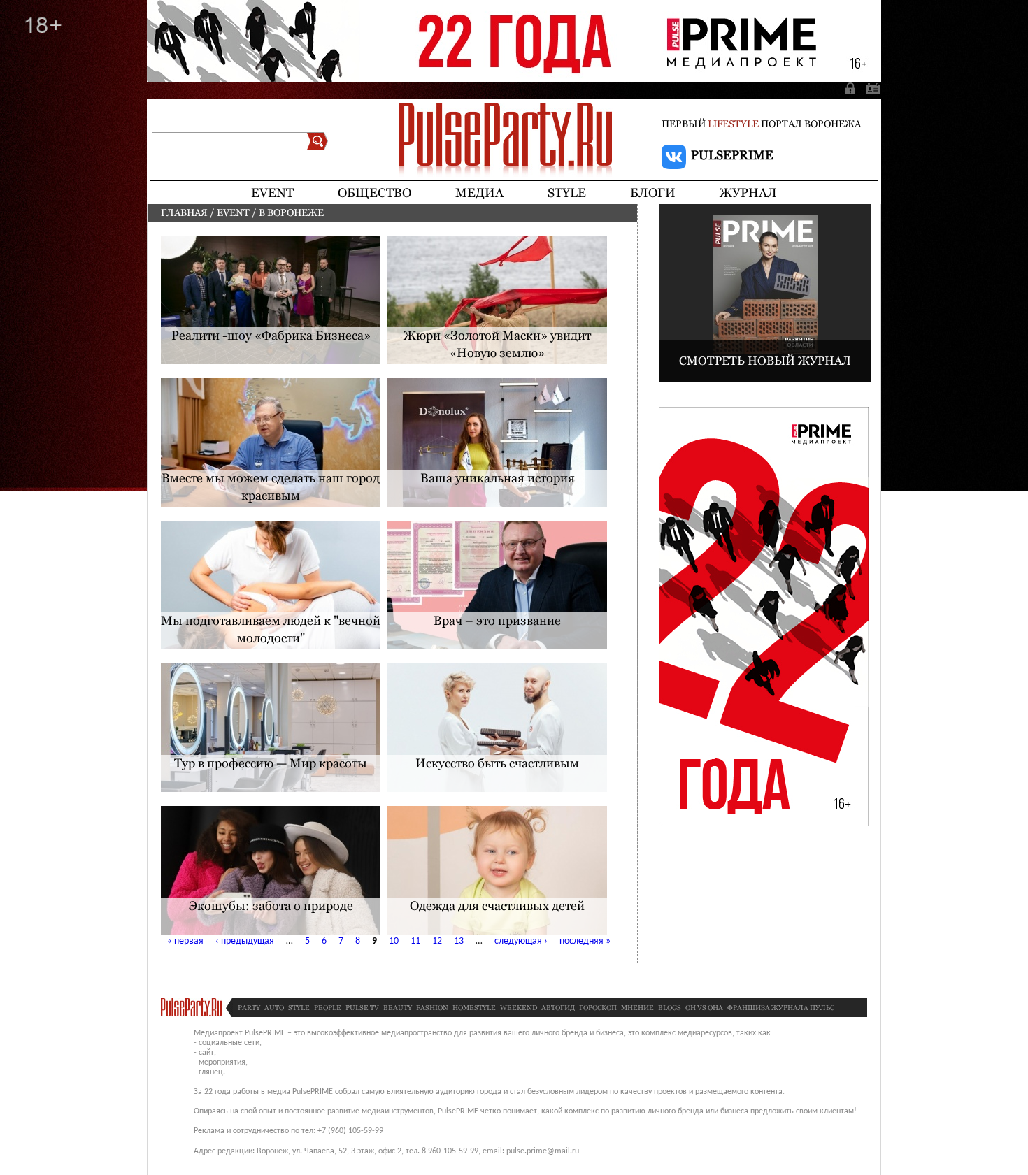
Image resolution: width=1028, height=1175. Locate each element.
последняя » (585, 941)
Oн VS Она (704, 1007)
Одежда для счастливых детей (497, 905)
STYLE (299, 1007)
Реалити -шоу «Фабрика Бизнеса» (271, 335)
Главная (184, 212)
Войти (851, 88)
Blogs (669, 1007)
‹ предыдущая (244, 941)
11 (415, 941)
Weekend (518, 1007)
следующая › (521, 941)
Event (233, 212)
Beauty (397, 1007)
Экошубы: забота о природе (271, 905)
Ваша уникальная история (497, 477)
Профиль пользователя (870, 88)
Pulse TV (362, 1007)
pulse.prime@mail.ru (542, 1151)
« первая (185, 941)
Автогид (558, 1007)
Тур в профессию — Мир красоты (270, 763)
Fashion (432, 1007)
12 (437, 941)
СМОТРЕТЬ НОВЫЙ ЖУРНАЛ (765, 361)
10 (394, 941)
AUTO (274, 1007)
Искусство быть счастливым (497, 763)
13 (459, 941)
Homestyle (474, 1007)
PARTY (249, 1007)
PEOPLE (327, 1007)
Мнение (637, 1007)
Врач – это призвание (497, 620)
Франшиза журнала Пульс (780, 1007)
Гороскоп (598, 1007)
